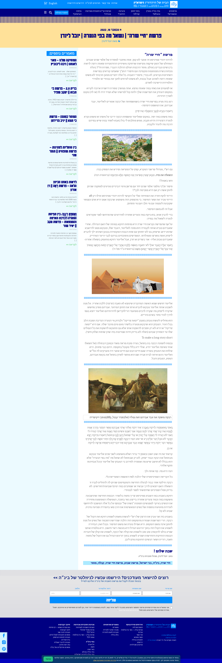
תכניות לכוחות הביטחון (61, 637)
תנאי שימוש (138, 637)
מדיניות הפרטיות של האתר (128, 610)
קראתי (48, 659)
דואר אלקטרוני (104, 589)
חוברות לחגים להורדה (110, 632)
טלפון (77, 589)
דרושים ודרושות (75, 3)
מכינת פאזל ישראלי (87, 630)
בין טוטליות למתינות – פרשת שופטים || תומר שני (63, 151)
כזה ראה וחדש (65, 645)
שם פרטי (168, 589)
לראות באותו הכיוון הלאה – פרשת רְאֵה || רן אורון (62, 186)
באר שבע (90, 649)
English (53, 3)
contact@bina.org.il (168, 635)
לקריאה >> (71, 80)
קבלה (101, 563)
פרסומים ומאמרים (173, 12)
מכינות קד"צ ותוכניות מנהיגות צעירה (98, 12)
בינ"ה (156, 563)
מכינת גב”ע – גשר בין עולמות (132, 630)
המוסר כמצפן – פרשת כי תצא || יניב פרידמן (63, 118)
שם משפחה (136, 589)
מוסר (94, 563)
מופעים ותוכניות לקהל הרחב (59, 635)
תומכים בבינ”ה (137, 640)
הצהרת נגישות (171, 638)
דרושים (140, 642)
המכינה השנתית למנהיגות (85, 627)
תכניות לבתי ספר (64, 632)
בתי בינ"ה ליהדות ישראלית (84, 654)
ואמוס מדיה (152, 640)
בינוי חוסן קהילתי (135, 12)
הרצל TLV (90, 632)
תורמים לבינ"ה (92, 3)
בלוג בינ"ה (115, 635)
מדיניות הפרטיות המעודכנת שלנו (104, 660)
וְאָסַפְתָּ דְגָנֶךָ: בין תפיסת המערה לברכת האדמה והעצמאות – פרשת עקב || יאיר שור (62, 220)
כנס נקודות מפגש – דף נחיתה (59, 627)
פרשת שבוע (131, 563)
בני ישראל (146, 563)
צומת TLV (90, 637)
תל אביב (91, 644)
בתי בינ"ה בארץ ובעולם (153, 12)
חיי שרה (165, 563)
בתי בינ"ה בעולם (88, 652)
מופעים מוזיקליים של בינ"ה (60, 647)
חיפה (92, 647)
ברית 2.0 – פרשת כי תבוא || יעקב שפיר (64, 90)
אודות (114, 3)
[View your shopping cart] (46, 3)
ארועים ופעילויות (136, 645)
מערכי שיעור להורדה (111, 630)
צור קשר (106, 3)
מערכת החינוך (122, 12)
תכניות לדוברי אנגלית (62, 642)
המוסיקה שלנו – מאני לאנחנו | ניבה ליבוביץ (64, 62)
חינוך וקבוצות (65, 630)
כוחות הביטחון (77, 12)
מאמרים (116, 627)
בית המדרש (66, 640)
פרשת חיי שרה (114, 563)
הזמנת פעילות (138, 627)
